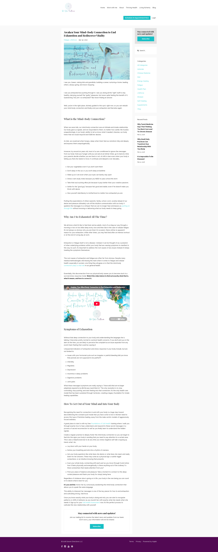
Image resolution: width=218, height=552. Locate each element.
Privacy (138, 541)
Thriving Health (131, 8)
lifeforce (73, 40)
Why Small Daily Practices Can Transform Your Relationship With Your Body (144, 144)
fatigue (66, 40)
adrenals (140, 69)
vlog (139, 109)
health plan (141, 89)
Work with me (112, 8)
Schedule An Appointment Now (137, 18)
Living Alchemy (144, 8)
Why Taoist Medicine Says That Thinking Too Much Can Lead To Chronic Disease (145, 127)
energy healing (143, 81)
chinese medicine (143, 73)
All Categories (142, 65)
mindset (140, 97)
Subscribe (97, 526)
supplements (142, 105)
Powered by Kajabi (150, 541)
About (121, 8)
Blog (154, 8)
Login (154, 18)
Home (102, 8)
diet (138, 77)
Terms (131, 541)
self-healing (141, 101)
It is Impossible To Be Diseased (145, 158)
